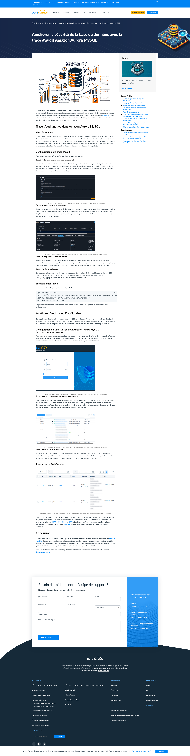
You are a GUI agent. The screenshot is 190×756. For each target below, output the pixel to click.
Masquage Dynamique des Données (135, 103)
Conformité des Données (39, 715)
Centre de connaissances (48, 23)
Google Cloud (69, 705)
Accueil (34, 23)
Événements (114, 690)
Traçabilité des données (131, 112)
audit (98, 139)
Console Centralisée (152, 700)
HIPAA (71, 522)
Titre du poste (71, 604)
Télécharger (152, 12)
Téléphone (70, 596)
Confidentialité (103, 670)
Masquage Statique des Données (134, 105)
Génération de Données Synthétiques (136, 127)
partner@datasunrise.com (140, 628)
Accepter (161, 751)
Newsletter (37, 730)
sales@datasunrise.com (139, 606)
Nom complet (42, 596)
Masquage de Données (39, 700)
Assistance (66, 12)
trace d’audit (106, 115)
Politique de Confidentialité (141, 751)
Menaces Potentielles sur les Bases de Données (125, 715)
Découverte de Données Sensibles (42, 710)
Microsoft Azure (70, 695)
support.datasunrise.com (139, 617)
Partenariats (114, 695)
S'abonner (60, 736)
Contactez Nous (116, 700)
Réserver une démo (138, 12)
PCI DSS (63, 522)
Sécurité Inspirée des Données (41, 725)
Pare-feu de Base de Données (41, 695)
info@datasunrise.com (138, 597)
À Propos (114, 685)
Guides (148, 685)
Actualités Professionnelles (119, 710)
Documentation (151, 695)
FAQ (147, 690)
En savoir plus (127, 89)
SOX (58, 522)
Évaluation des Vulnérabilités (40, 720)
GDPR (53, 522)
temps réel (66, 524)
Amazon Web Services (72, 700)
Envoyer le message (48, 637)
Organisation (42, 604)
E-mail (97, 596)
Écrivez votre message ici (47, 620)
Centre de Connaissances (118, 720)
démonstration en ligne (44, 552)
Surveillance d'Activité (38, 690)
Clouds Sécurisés (70, 690)
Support (149, 706)
